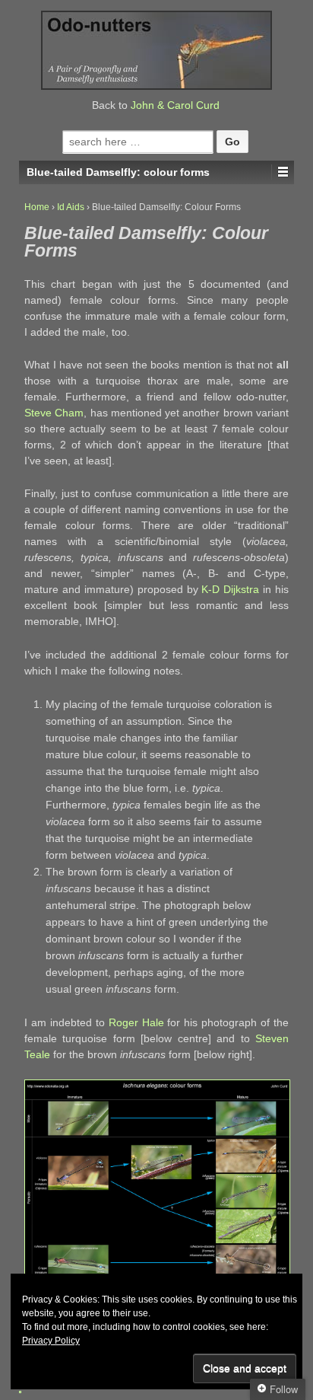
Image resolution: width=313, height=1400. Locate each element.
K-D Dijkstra (230, 589)
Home (36, 207)
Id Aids (70, 207)
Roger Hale (136, 1022)
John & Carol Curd (175, 105)
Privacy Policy (51, 1340)
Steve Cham (54, 413)
